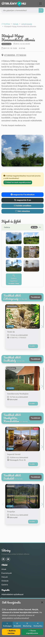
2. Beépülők (17, 624)
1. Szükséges (7, 624)
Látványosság (26, 24)
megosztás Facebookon (23, 194)
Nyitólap (6, 24)
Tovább (32, 346)
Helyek (15, 24)
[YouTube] (8, 559)
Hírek (3, 569)
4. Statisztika (37, 624)
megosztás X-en (23, 200)
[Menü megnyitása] (40, 3)
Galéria (4, 585)
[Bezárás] (42, 602)
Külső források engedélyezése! (18, 182)
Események (6, 573)
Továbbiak (35, 297)
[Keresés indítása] (41, 10)
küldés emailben (23, 205)
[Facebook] (3, 559)
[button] (14, 238)
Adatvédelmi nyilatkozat (12, 594)
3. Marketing (27, 624)
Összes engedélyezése (32, 632)
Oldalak (5, 581)
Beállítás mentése (12, 632)
